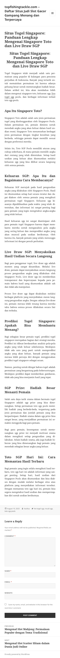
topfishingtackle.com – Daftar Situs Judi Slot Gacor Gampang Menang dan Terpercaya (25, 13)
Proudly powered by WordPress (17, 654)
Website (8, 593)
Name (8, 571)
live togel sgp (39, 508)
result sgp (49, 508)
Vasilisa (27, 508)
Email (8, 582)
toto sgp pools (10, 511)
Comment (10, 536)
